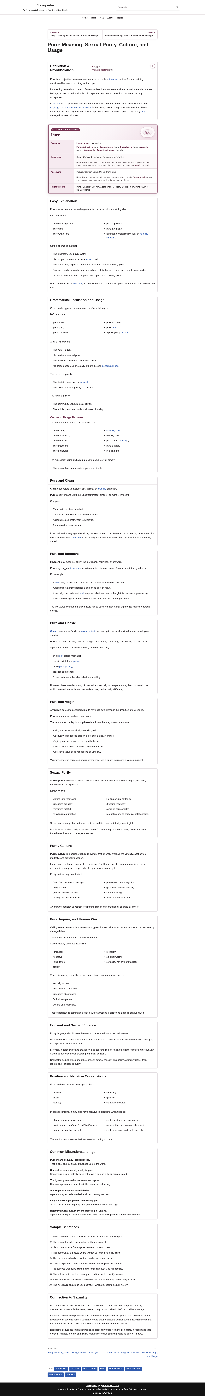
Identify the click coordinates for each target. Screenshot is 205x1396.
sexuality (77, 283)
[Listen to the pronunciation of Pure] (152, 66)
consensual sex (110, 366)
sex (61, 656)
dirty (143, 111)
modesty (86, 107)
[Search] (177, 7)
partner (76, 661)
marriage (123, 440)
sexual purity (55, 1375)
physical (101, 488)
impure (110, 150)
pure (102, 1369)
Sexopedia (91, 1385)
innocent (113, 79)
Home (85, 18)
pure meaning (115, 1369)
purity (92, 150)
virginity (54, 107)
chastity (64, 107)
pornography (65, 666)
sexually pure (113, 430)
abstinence (74, 107)
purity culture (133, 1369)
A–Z (102, 18)
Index (93, 18)
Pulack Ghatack (110, 1385)
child (57, 582)
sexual (56, 103)
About (110, 18)
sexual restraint (88, 631)
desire (88, 259)
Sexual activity (140, 177)
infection (76, 537)
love (113, 327)
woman (124, 332)
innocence (75, 568)
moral (137, 165)
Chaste (54, 631)
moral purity (89, 1369)
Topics (120, 18)
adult (82, 593)
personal (83, 382)
